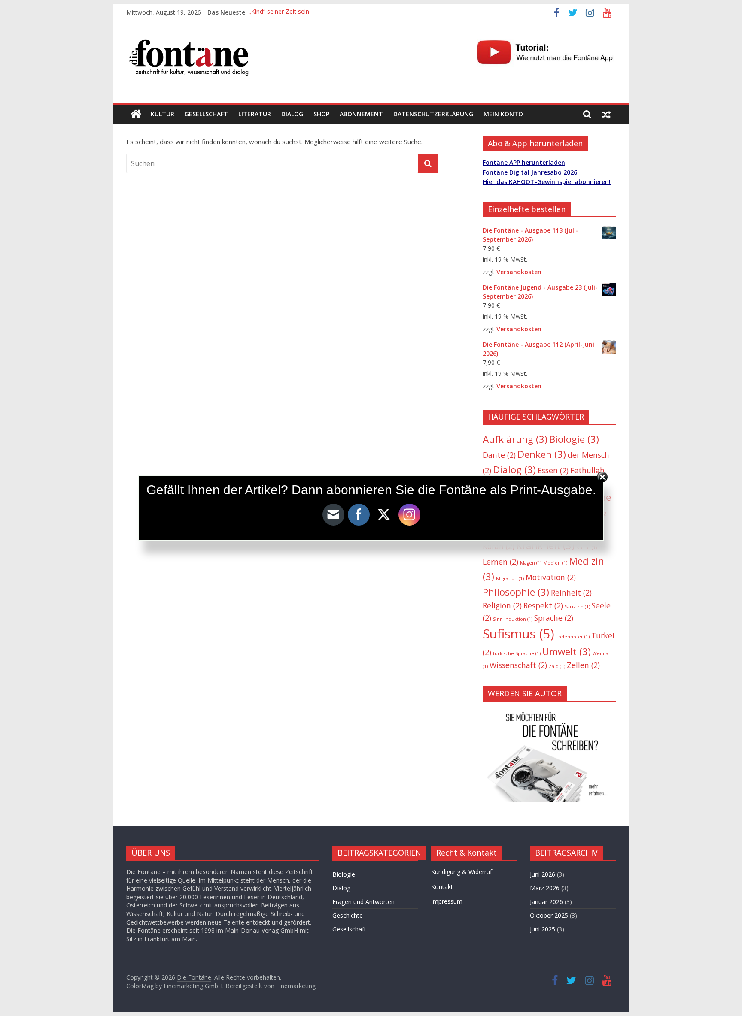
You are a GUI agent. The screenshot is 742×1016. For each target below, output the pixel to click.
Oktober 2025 (549, 915)
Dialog (292, 114)
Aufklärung (515, 439)
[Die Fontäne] (136, 114)
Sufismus (518, 633)
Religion (502, 605)
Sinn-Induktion (512, 619)
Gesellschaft (206, 114)
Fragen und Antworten (363, 902)
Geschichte (347, 915)
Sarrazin (577, 607)
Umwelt (566, 651)
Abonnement (361, 114)
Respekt (543, 605)
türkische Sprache (517, 653)
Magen (530, 563)
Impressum (446, 901)
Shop (321, 114)
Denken (541, 454)
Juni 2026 (542, 874)
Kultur (162, 114)
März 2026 (545, 888)
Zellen (583, 665)
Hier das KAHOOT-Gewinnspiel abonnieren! (547, 182)
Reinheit (571, 592)
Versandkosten (518, 272)
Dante (499, 455)
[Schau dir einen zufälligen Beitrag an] (606, 114)
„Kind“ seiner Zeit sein (279, 12)
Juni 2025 (542, 929)
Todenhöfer (573, 637)
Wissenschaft (518, 665)
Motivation (551, 577)
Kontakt (442, 887)
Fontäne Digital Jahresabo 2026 (530, 172)
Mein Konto (503, 114)
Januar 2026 (546, 902)
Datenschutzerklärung (433, 114)
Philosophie (516, 592)
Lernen (500, 561)
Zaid (557, 666)
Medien (555, 563)
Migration (510, 578)
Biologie (574, 439)
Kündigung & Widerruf (461, 872)
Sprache (553, 618)
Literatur (254, 114)
